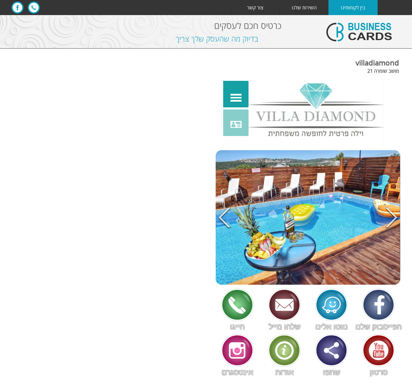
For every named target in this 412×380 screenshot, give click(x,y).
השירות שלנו (304, 7)
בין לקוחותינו (353, 7)
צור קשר (255, 7)
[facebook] (17, 7)
